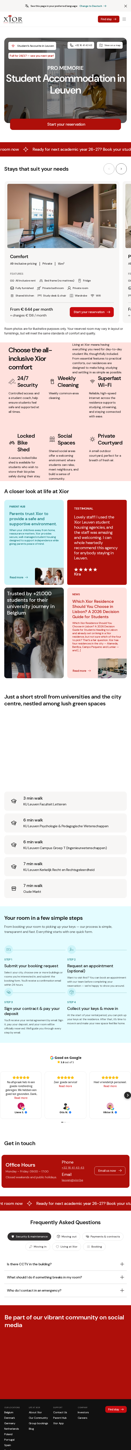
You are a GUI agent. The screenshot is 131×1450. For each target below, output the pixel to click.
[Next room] (121, 168)
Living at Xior (69, 1246)
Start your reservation (89, 312)
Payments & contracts (105, 1236)
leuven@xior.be (72, 1180)
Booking (96, 1246)
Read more (16, 577)
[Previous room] (109, 168)
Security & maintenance (32, 1236)
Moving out (69, 1236)
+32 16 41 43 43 (83, 45)
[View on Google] (21, 1106)
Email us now (107, 1170)
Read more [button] (20, 1098)
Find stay (106, 19)
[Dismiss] (125, 6)
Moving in (40, 1246)
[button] (3, 1095)
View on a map (112, 45)
